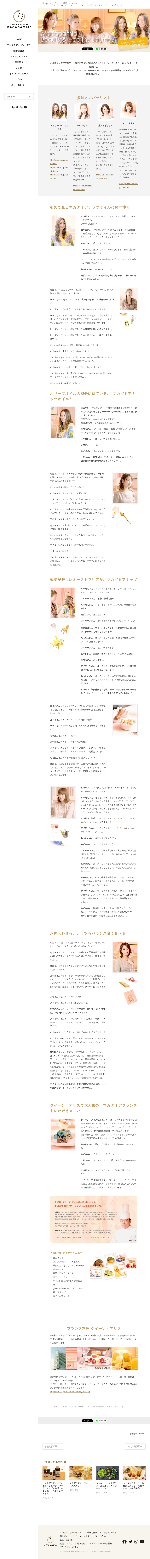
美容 (65, 3)
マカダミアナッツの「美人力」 (78, 1484)
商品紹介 (19, 62)
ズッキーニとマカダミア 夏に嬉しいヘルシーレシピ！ (106, 1486)
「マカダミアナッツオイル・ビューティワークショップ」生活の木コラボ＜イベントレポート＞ (52, 1488)
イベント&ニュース (19, 73)
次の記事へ (135, 1446)
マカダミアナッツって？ (19, 45)
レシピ (19, 68)
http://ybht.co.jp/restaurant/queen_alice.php (70, 1391)
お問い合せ (80, 1543)
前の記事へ (53, 1446)
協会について (66, 1543)
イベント (89, 832)
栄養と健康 (92, 1532)
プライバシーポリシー (70, 1547)
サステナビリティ (19, 56)
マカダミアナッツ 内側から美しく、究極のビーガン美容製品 (133, 1486)
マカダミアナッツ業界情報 (100, 1543)
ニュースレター (19, 85)
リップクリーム (119, 828)
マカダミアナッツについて (72, 1532)
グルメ (74, 3)
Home (45, 3)
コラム (19, 79)
